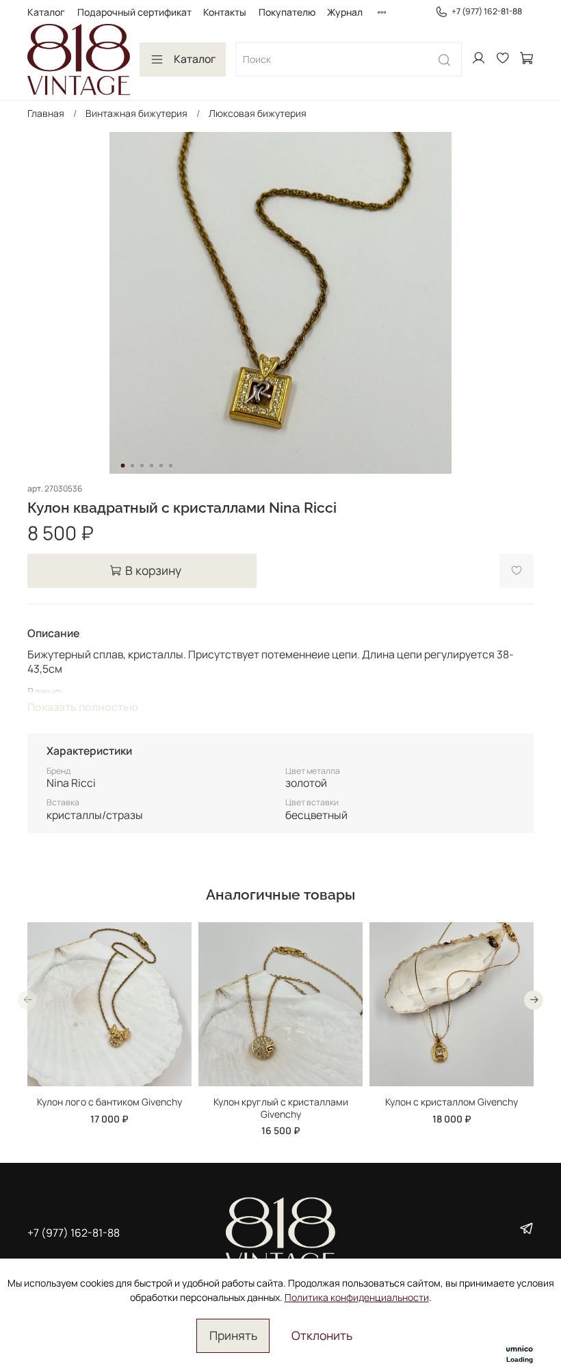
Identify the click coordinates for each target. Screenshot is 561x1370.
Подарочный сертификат (134, 11)
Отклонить (321, 1335)
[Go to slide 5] (161, 466)
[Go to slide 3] (142, 466)
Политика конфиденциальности (357, 1297)
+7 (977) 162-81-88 (487, 11)
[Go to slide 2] (133, 466)
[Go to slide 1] (123, 466)
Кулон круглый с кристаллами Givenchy (280, 1107)
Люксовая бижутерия (257, 113)
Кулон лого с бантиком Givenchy (109, 1101)
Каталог (46, 11)
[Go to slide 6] (171, 466)
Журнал (345, 11)
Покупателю (287, 11)
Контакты (224, 11)
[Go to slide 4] (152, 466)
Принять (233, 1335)
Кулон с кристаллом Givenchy (451, 1101)
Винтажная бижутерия (136, 113)
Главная (45, 113)
